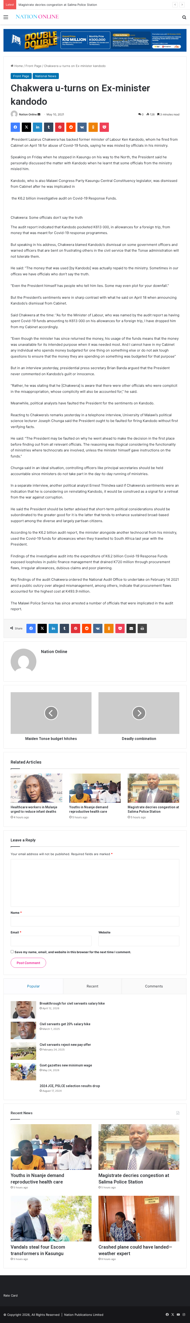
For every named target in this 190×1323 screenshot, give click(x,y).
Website (104, 932)
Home (18, 66)
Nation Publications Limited (83, 1315)
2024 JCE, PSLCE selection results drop (70, 1086)
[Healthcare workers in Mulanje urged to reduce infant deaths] (36, 788)
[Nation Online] (37, 17)
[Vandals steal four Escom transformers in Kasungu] (51, 1218)
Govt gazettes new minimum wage (66, 1065)
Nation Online (28, 114)
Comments (154, 986)
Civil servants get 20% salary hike (65, 1024)
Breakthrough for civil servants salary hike (72, 1003)
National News (45, 76)
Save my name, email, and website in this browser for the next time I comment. (73, 952)
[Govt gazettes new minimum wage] (23, 1071)
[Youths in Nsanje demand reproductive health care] (95, 788)
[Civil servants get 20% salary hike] (23, 1030)
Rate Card (10, 1295)
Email (16, 932)
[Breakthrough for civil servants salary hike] (23, 1009)
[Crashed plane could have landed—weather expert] (138, 1218)
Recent (92, 986)
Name (16, 912)
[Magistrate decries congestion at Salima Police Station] (153, 788)
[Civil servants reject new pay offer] (23, 1051)
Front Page (33, 66)
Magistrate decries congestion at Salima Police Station (58, 4)
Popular (33, 986)
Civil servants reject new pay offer (65, 1045)
